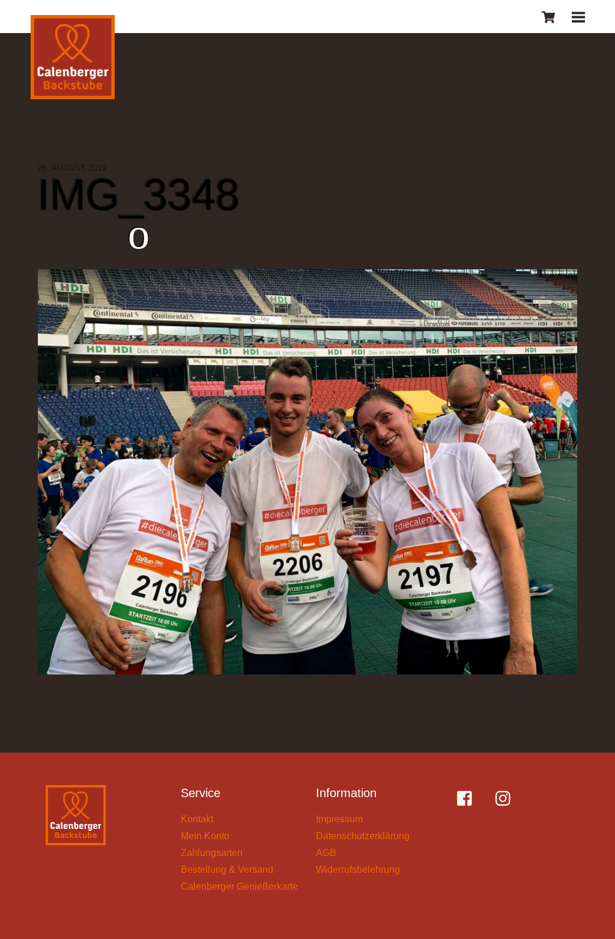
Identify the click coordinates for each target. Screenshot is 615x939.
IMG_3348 (139, 195)
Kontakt (197, 819)
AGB (326, 853)
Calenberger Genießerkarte (239, 886)
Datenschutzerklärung (363, 836)
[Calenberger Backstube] (73, 59)
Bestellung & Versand (227, 869)
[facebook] (467, 799)
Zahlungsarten (212, 853)
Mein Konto (205, 836)
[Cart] (548, 16)
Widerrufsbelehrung (358, 869)
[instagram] (506, 799)
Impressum (339, 819)
